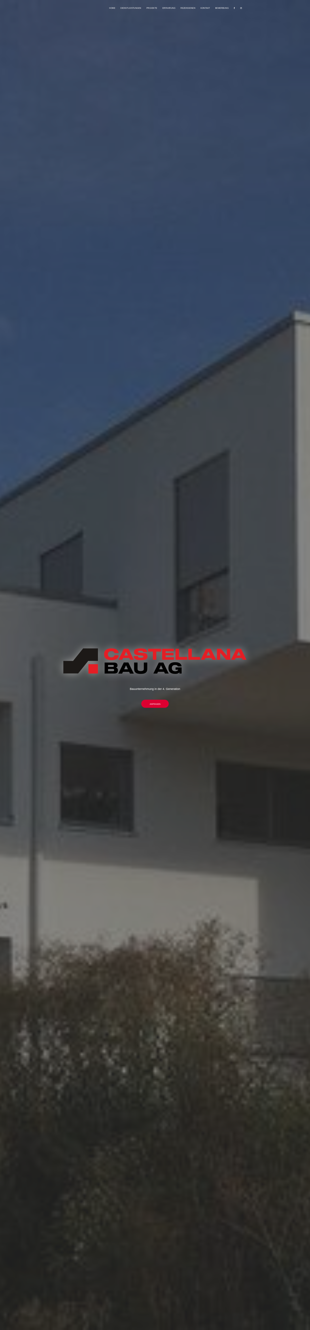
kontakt (205, 8)
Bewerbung (222, 8)
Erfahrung (168, 8)
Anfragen (155, 704)
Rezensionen (188, 8)
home (112, 8)
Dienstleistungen (130, 8)
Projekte (151, 8)
